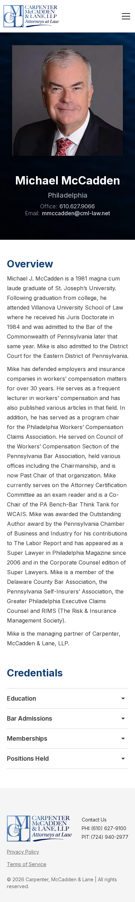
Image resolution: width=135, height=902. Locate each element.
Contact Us (94, 820)
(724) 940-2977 (109, 837)
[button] (125, 16)
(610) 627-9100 (108, 828)
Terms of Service (26, 864)
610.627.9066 (77, 206)
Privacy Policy (23, 852)
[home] (31, 16)
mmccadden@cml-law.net (76, 213)
